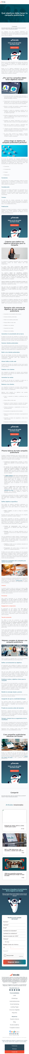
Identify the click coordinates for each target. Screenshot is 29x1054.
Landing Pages (14, 1007)
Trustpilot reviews (14, 1027)
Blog (14, 1022)
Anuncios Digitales (14, 1010)
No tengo (7, 941)
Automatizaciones (14, 1001)
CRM (14, 995)
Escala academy (14, 1025)
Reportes (14, 1012)
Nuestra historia (14, 1019)
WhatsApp (14, 998)
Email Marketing (14, 1004)
